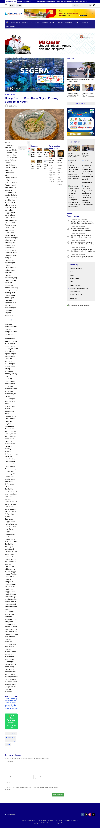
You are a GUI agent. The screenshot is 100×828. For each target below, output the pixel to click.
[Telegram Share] (29, 151)
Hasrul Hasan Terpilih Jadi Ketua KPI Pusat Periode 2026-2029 (80, 80)
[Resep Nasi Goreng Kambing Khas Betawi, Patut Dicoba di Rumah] (46, 161)
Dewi (10, 105)
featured (15, 105)
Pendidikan (68, 22)
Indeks (19, 5)
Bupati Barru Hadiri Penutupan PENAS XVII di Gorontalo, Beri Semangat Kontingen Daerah (81, 236)
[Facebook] (82, 814)
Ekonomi (59, 22)
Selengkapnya (80, 103)
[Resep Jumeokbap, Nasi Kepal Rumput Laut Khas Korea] (33, 149)
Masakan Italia (10, 737)
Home (11, 5)
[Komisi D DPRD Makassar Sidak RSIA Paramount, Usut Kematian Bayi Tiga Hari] (74, 166)
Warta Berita (74, 278)
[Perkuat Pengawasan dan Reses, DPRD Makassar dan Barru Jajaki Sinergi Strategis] (74, 148)
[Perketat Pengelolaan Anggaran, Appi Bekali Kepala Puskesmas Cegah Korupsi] (88, 192)
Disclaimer (58, 820)
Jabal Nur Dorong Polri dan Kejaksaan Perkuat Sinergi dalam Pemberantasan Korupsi (88, 95)
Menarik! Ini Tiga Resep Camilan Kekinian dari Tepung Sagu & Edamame (46, 154)
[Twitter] (86, 814)
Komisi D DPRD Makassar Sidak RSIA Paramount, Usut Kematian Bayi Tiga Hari (73, 176)
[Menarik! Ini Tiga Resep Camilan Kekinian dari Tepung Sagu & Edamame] (46, 149)
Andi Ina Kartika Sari (76, 295)
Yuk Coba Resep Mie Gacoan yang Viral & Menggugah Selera (33, 166)
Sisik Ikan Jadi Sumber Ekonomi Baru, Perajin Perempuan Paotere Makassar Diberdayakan (74, 204)
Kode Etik (32, 820)
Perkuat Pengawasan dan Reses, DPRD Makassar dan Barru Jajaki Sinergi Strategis (74, 155)
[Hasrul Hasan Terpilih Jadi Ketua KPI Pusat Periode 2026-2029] (81, 70)
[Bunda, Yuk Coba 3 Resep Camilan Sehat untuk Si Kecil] (39, 149)
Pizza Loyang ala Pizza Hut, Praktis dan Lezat (52, 160)
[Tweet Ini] (29, 145)
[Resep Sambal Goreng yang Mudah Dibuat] (39, 161)
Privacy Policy (41, 820)
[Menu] (6, 5)
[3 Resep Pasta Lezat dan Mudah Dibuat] (61, 153)
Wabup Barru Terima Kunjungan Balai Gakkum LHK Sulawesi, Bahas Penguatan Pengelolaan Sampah (82, 250)
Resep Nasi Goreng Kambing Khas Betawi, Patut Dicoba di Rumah (46, 166)
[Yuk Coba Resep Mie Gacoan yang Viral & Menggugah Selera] (33, 161)
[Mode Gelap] (94, 5)
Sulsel (72, 275)
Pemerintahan (15, 22)
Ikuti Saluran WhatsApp (11, 721)
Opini (76, 22)
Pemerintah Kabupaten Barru (79, 288)
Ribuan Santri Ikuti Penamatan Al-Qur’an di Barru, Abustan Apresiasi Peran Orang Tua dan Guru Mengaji (82, 257)
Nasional (25, 22)
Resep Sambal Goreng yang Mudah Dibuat (39, 166)
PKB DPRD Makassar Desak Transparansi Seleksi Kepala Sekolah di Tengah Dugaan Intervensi (80, 229)
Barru (72, 282)
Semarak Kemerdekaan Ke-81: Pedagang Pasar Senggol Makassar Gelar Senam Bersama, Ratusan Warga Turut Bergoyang (87, 181)
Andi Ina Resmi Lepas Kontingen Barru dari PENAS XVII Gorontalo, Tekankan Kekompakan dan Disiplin (83, 243)
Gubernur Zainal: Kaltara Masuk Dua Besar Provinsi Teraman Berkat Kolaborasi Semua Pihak (73, 95)
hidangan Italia (11, 734)
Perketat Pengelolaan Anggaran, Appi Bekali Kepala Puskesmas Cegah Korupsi (87, 202)
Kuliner (7, 95)
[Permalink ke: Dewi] (6, 106)
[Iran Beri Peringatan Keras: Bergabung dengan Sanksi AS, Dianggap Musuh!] (88, 148)
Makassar (73, 272)
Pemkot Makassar (76, 269)
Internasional (10, 26)
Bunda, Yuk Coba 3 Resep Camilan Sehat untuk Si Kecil (11, 706)
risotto (8, 744)
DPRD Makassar (75, 291)
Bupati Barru (74, 298)
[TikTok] (93, 814)
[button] (90, 5)
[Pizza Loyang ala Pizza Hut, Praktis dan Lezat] (52, 153)
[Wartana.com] (13, 14)
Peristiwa (45, 22)
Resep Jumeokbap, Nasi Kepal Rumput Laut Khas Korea (11, 700)
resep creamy (10, 741)
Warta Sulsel (35, 22)
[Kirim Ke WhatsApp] (29, 154)
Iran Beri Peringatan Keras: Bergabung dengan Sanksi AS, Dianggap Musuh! (42, 1)
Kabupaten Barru (76, 285)
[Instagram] (89, 814)
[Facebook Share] (28, 142)
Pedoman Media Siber (71, 820)
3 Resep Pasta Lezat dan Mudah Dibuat (61, 160)
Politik (52, 22)
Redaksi (50, 820)
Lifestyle (84, 22)
